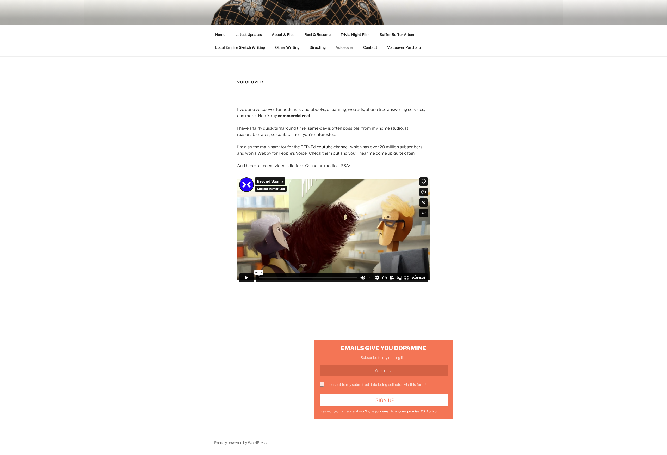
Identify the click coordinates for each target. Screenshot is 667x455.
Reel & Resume (317, 34)
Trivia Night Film (355, 34)
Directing (318, 47)
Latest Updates (248, 34)
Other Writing (287, 47)
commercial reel (294, 115)
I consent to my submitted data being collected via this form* (376, 384)
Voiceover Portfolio (404, 47)
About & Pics (283, 34)
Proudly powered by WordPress (240, 442)
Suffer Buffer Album (397, 34)
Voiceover (344, 47)
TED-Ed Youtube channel (325, 147)
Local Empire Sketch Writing (240, 47)
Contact (370, 47)
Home (220, 34)
